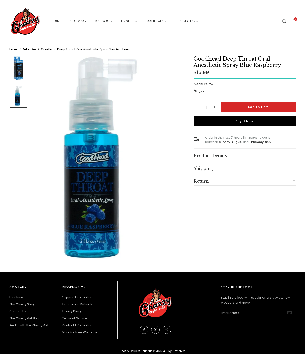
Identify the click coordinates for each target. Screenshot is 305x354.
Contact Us (17, 311)
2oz (201, 92)
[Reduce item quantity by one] (198, 107)
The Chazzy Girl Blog (24, 318)
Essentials (155, 21)
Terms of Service (74, 318)
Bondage (102, 21)
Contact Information (77, 325)
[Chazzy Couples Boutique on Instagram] (167, 330)
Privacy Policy (72, 311)
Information (185, 21)
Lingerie (128, 21)
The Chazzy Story (22, 304)
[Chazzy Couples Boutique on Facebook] (144, 330)
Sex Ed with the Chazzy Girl (28, 325)
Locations (16, 297)
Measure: (204, 84)
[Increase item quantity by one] (214, 107)
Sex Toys (77, 21)
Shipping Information (77, 297)
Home (57, 21)
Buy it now (245, 121)
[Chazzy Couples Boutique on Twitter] (155, 330)
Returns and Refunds (77, 304)
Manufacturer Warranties (80, 332)
